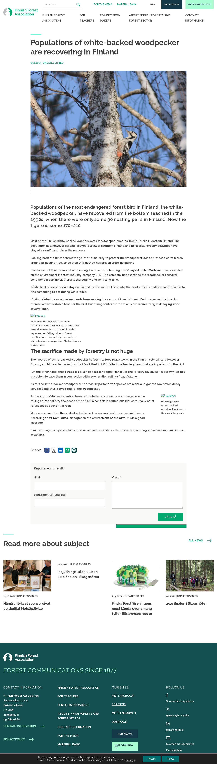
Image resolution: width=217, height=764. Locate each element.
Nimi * (37, 477)
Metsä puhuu (174, 750)
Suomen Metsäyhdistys (180, 701)
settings (130, 760)
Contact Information (194, 18)
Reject (170, 758)
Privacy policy (14, 739)
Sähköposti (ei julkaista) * (51, 494)
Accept (151, 758)
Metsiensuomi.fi (124, 713)
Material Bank (69, 744)
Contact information (19, 726)
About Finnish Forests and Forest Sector (149, 18)
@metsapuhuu (175, 729)
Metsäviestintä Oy (124, 746)
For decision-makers (110, 18)
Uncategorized (53, 62)
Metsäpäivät (125, 734)
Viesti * (116, 477)
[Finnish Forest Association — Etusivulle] (21, 12)
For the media (68, 735)
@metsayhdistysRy (177, 715)
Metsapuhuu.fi (123, 695)
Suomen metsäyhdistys (180, 744)
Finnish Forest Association (53, 18)
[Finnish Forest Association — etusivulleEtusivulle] (21, 660)
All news (196, 540)
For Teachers (87, 18)
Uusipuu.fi (119, 721)
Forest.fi (119, 704)
